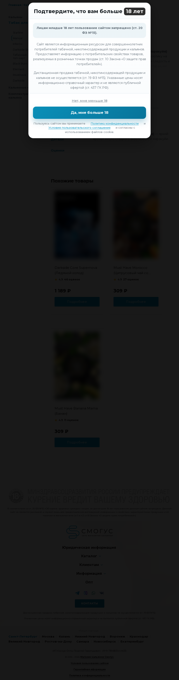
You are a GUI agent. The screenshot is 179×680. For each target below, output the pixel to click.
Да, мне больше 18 (89, 112)
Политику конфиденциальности (115, 123)
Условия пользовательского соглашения (79, 127)
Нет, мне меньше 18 (89, 101)
